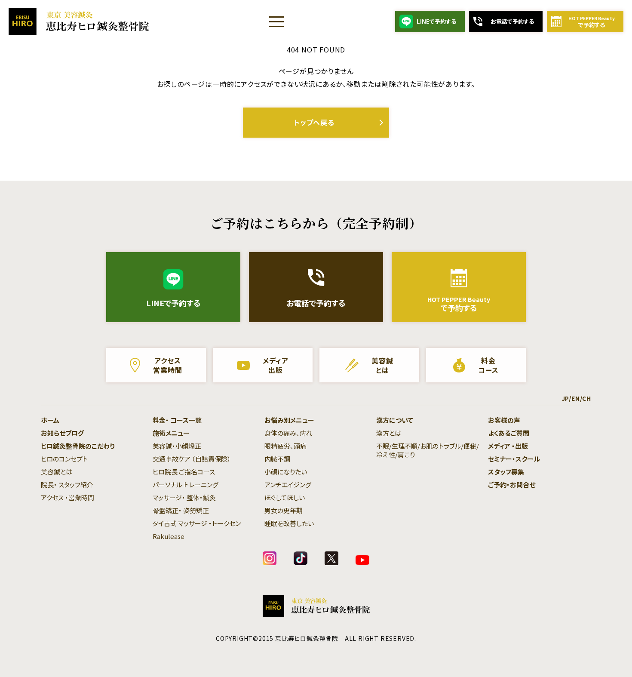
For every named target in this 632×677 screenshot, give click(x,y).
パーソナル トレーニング (185, 484)
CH (586, 398)
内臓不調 (277, 458)
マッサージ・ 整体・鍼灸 (184, 497)
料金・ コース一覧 (177, 420)
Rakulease (168, 536)
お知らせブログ (62, 432)
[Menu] (276, 21)
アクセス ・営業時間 (67, 497)
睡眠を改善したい (289, 523)
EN (575, 398)
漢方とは (388, 432)
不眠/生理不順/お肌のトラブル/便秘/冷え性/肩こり (427, 450)
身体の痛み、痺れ (288, 432)
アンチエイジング (287, 484)
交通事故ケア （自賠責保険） (192, 458)
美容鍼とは (56, 471)
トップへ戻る (314, 122)
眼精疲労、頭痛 (285, 445)
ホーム (50, 420)
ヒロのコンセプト (64, 458)
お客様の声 (504, 420)
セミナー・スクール (514, 458)
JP (565, 398)
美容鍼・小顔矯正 (177, 445)
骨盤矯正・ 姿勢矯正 (181, 510)
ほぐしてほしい (284, 497)
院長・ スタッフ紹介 (67, 484)
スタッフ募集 (506, 471)
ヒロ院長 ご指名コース (184, 471)
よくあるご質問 (508, 432)
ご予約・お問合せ (511, 484)
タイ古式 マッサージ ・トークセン (197, 523)
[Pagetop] (606, 651)
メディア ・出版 (508, 445)
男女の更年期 (283, 510)
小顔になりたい (285, 471)
